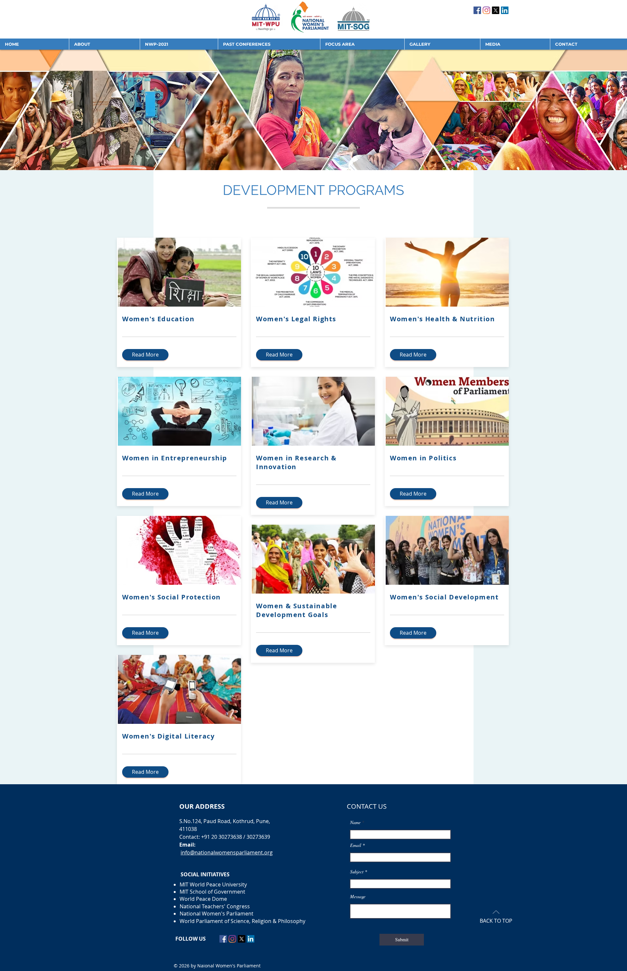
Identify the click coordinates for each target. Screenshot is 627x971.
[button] (104, 44)
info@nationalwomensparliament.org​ (227, 852)
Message (357, 896)
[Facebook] (477, 10)
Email (355, 845)
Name (355, 822)
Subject (356, 871)
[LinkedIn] (504, 10)
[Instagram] (486, 10)
